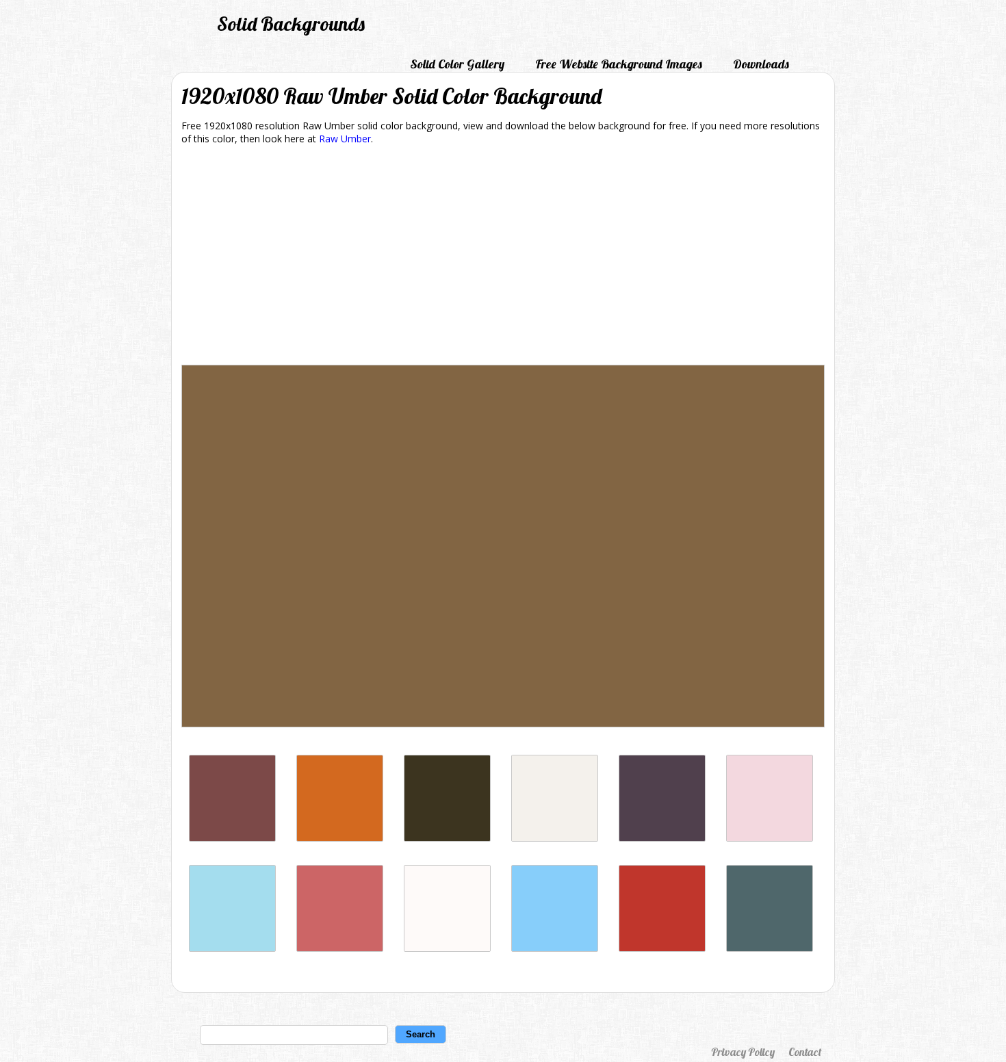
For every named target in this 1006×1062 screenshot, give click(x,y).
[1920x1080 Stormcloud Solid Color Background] (769, 948)
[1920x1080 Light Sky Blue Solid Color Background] (554, 948)
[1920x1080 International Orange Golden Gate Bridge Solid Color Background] (662, 948)
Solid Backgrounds (291, 24)
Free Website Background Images (618, 64)
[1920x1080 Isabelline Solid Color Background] (554, 837)
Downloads (761, 64)
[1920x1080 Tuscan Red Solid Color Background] (232, 837)
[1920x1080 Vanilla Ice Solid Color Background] (769, 837)
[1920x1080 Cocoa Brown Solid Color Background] (339, 837)
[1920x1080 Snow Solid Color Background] (447, 948)
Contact (804, 1052)
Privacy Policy (743, 1052)
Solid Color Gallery (457, 64)
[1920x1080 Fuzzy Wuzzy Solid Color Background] (339, 948)
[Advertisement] (503, 257)
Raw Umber (345, 138)
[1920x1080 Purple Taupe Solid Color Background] (662, 837)
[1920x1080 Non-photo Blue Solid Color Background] (232, 948)
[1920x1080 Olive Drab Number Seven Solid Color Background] (447, 837)
